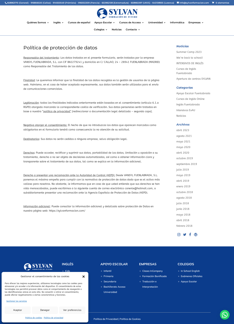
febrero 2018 (184, 225)
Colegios (99, 29)
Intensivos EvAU (185, 110)
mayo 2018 (183, 214)
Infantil (107, 270)
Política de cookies (33, 318)
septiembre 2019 (186, 164)
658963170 (12, 2)
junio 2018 (182, 208)
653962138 (107, 2)
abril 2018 (182, 220)
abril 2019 (182, 180)
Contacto (131, 29)
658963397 (136, 2)
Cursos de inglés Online (190, 98)
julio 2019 (182, 169)
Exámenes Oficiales (191, 276)
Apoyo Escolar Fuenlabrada (193, 93)
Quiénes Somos (36, 22)
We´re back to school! (189, 57)
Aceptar (17, 310)
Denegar (45, 310)
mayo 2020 (183, 147)
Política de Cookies (130, 318)
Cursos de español (79, 22)
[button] (83, 276)
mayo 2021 (183, 141)
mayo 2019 (183, 175)
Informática (177, 22)
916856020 (36, 2)
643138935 (157, 2)
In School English (190, 270)
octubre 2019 (184, 158)
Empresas (194, 22)
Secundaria (110, 281)
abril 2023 (182, 130)
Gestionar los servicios (16, 301)
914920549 (58, 2)
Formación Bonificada (154, 276)
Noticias (117, 29)
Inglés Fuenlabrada (188, 104)
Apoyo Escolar (103, 22)
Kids (67, 270)
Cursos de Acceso (130, 22)
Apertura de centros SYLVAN (193, 78)
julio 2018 (182, 203)
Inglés (57, 22)
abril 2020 (182, 152)
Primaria (108, 276)
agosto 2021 (184, 135)
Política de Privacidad (106, 318)
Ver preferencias (72, 310)
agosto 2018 (184, 197)
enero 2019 (183, 186)
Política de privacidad (53, 318)
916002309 (84, 2)
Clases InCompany (152, 270)
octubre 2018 (184, 192)
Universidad (155, 22)
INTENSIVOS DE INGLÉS (189, 63)
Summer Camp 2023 (189, 51)
